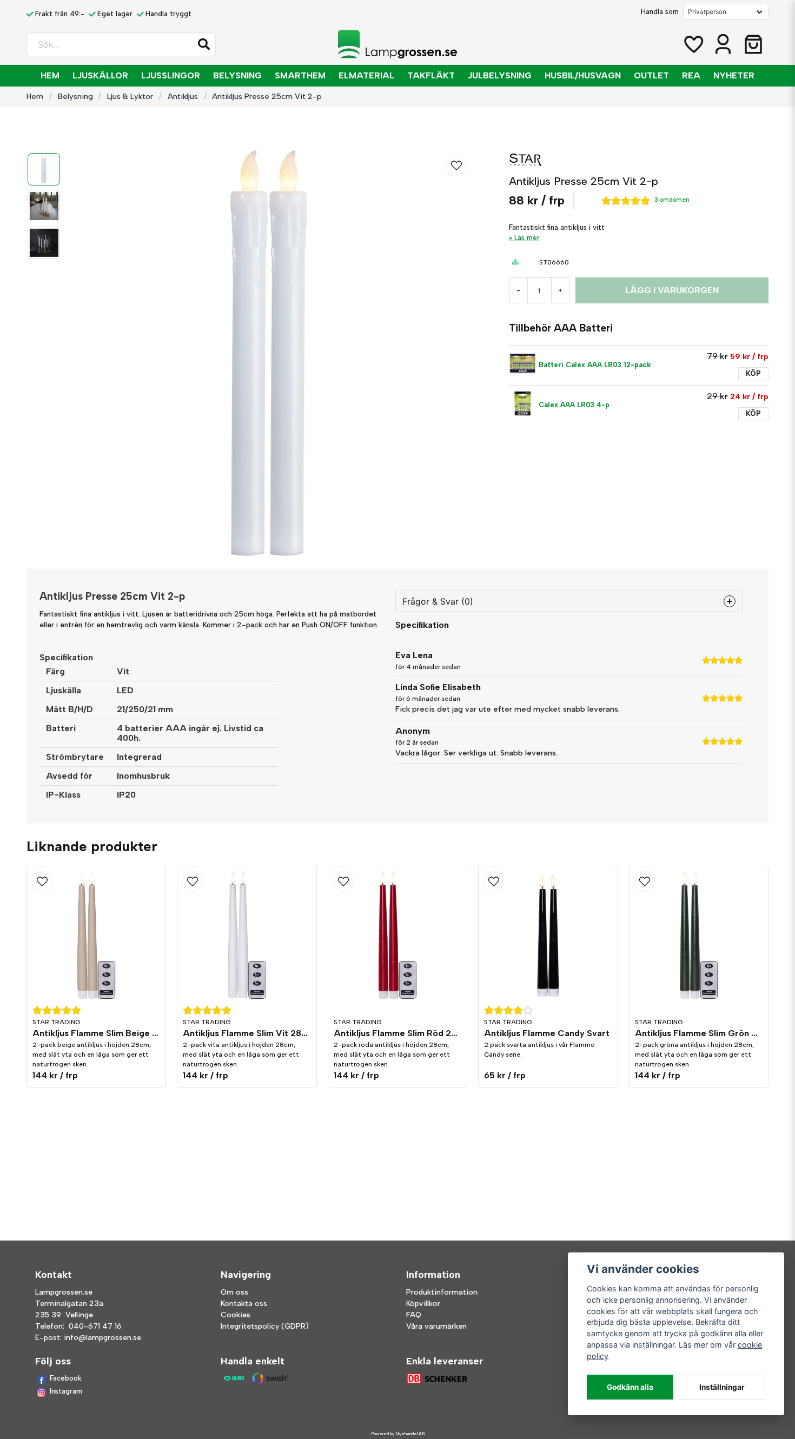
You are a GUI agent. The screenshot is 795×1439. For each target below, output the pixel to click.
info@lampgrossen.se (102, 1337)
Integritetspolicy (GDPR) (265, 1326)
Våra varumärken (436, 1326)
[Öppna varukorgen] (753, 44)
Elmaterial (366, 75)
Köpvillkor (423, 1303)
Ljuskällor (100, 75)
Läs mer (527, 238)
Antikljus (183, 96)
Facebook (66, 1378)
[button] (204, 44)
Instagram (66, 1391)
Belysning (237, 75)
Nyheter (733, 75)
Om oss (234, 1292)
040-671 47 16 (95, 1326)
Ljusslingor (170, 75)
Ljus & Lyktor (130, 96)
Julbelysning (500, 75)
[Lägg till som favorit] (693, 44)
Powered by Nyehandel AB (398, 1433)
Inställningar (722, 1387)
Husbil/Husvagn (583, 75)
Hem (50, 75)
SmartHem (300, 75)
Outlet (651, 75)
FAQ (413, 1314)
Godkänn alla (630, 1387)
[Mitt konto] (723, 44)
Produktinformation (442, 1292)
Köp (753, 373)
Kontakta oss (244, 1303)
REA (691, 75)
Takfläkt (431, 75)
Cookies (235, 1314)
